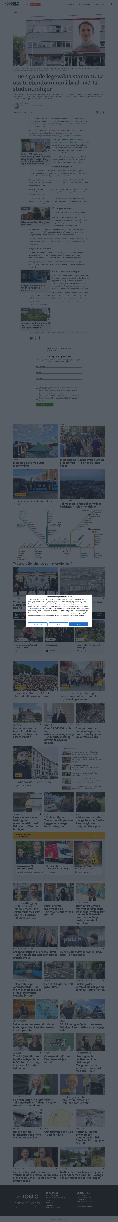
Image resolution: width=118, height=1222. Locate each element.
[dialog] (59, 611)
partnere (60, 604)
